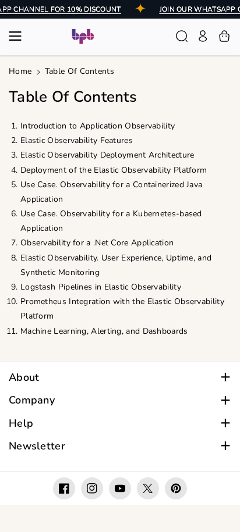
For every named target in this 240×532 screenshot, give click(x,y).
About (24, 377)
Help (21, 423)
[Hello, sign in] (203, 36)
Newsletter (37, 446)
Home (20, 71)
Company (32, 400)
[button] (19, 36)
